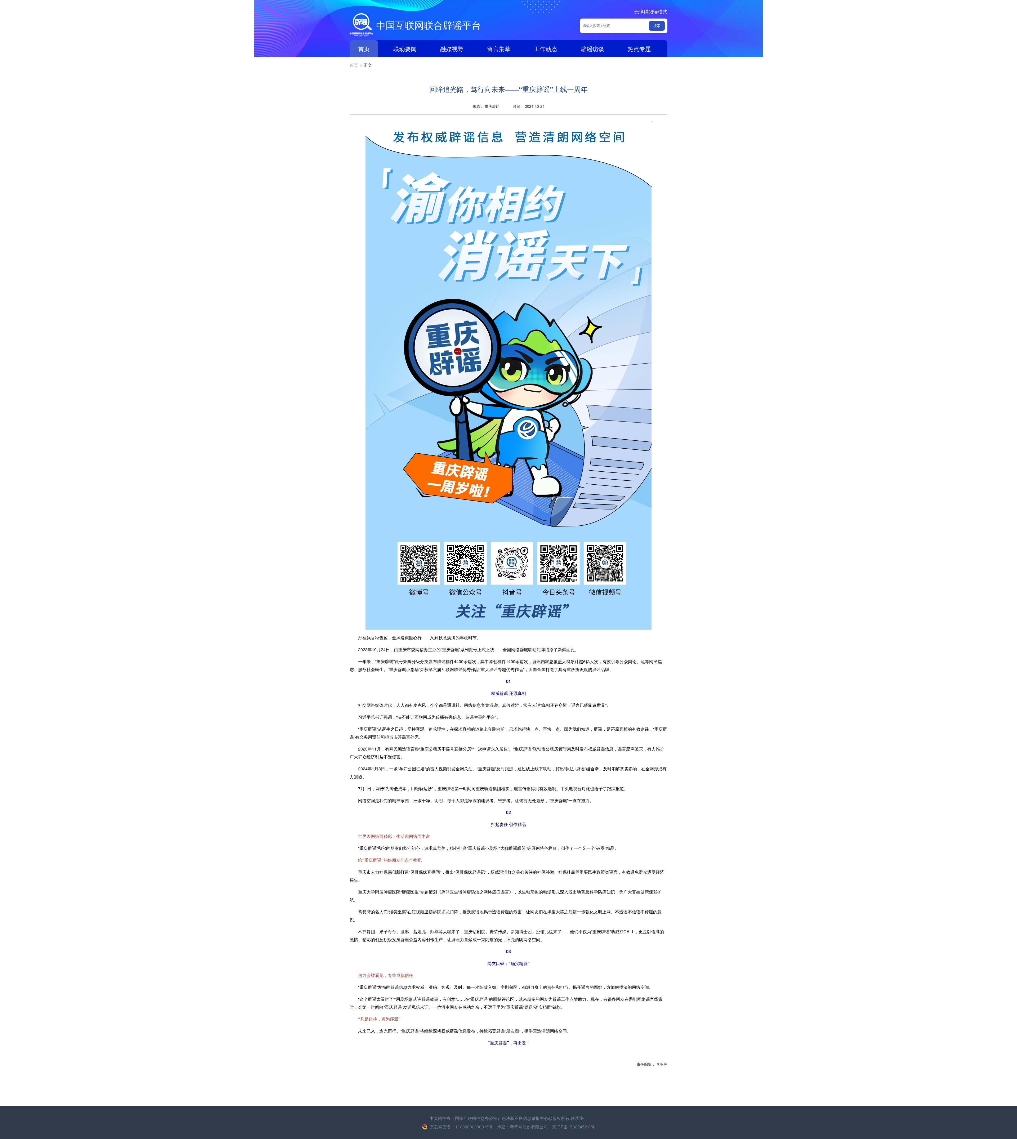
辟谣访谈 (592, 48)
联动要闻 (405, 48)
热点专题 (639, 48)
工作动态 (545, 48)
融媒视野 (451, 48)
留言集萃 (498, 48)
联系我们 (578, 1118)
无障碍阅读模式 (650, 11)
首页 (364, 48)
